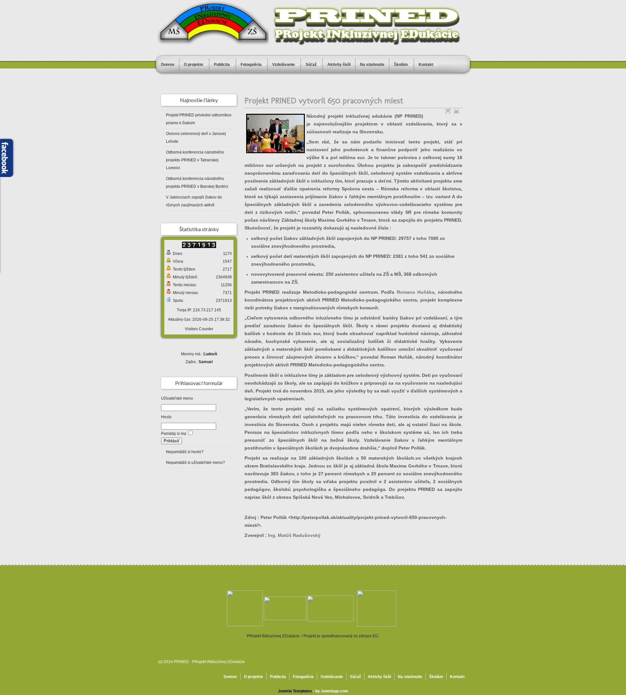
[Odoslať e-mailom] (448, 110)
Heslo (166, 417)
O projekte (193, 64)
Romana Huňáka (415, 292)
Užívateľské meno (177, 398)
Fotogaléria (251, 64)
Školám (436, 676)
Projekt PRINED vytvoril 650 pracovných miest (324, 100)
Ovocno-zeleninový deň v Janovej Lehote (196, 137)
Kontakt (457, 676)
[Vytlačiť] (456, 110)
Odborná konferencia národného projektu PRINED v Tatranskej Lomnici (195, 160)
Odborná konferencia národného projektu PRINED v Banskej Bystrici (197, 182)
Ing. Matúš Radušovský (294, 535)
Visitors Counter (199, 329)
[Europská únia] (376, 608)
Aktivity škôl (338, 64)
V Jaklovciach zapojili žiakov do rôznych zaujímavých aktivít (194, 201)
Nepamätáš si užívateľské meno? (195, 462)
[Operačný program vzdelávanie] (245, 608)
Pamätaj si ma (173, 433)
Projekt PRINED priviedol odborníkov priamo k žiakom (198, 119)
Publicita (222, 64)
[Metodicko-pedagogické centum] (285, 608)
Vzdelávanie (283, 64)
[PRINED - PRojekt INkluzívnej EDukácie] (330, 608)
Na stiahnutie (372, 64)
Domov (167, 64)
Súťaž (311, 64)
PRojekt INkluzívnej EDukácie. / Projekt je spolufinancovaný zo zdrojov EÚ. (313, 636)
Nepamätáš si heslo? (184, 452)
